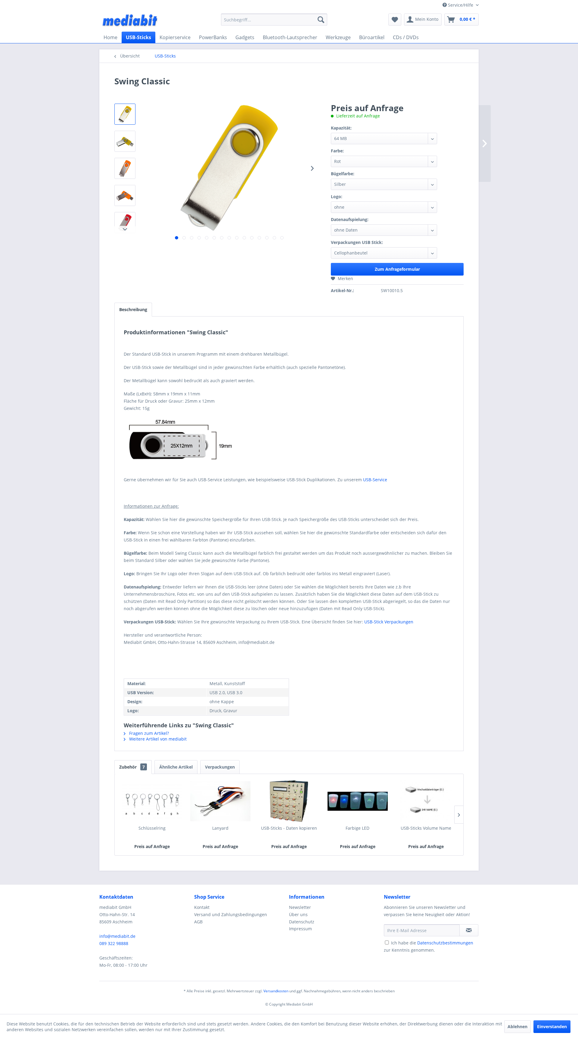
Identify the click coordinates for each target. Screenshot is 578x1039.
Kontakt (202, 907)
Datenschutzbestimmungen (445, 943)
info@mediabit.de (117, 936)
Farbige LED (357, 828)
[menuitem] (274, 20)
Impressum (300, 928)
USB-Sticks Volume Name (426, 828)
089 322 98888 (113, 943)
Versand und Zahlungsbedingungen (230, 914)
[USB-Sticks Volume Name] (426, 801)
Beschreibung (133, 309)
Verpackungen (220, 767)
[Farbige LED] (357, 801)
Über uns (298, 914)
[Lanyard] (220, 801)
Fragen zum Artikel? (148, 733)
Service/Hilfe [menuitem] (460, 5)
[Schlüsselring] (152, 801)
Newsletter (300, 907)
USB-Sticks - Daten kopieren (289, 828)
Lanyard (220, 828)
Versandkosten (275, 991)
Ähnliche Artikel (176, 767)
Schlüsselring (152, 828)
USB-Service (375, 479)
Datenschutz (301, 922)
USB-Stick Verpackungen (388, 622)
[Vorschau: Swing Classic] (124, 114)
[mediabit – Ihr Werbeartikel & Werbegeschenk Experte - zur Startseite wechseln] (130, 21)
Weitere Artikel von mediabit (157, 739)
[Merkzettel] (394, 20)
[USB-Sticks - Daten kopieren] (289, 801)
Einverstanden (552, 1026)
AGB (198, 922)
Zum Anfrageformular (397, 269)
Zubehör (132, 767)
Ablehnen (517, 1026)
